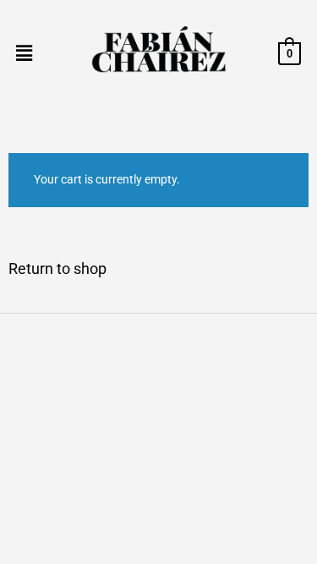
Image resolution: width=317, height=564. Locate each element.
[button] (23, 53)
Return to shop (57, 268)
